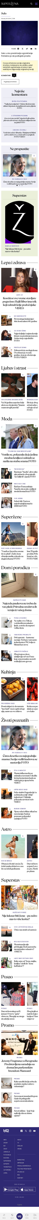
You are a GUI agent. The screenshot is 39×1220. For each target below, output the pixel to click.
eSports (6, 1164)
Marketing (21, 1160)
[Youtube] (34, 1131)
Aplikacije (20, 1172)
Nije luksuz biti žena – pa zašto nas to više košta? (18, 250)
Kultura (6, 1158)
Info (5, 1140)
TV (18, 1143)
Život (5, 1149)
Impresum (20, 1163)
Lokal (5, 1173)
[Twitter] (26, 1131)
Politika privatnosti (24, 1169)
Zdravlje (7, 1152)
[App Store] (28, 1189)
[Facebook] (22, 1131)
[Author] (19, 222)
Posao (4, 1008)
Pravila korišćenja (24, 1166)
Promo (19, 1058)
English (20, 1146)
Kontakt (20, 1178)
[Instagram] (30, 1131)
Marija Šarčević (12, 246)
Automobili (7, 1170)
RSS (18, 1175)
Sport (6, 1143)
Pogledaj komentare (10, 82)
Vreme (19, 1149)
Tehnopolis (7, 1167)
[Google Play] (11, 1189)
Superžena (7, 1161)
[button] (17, 185)
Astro (29, 861)
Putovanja (7, 1155)
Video (19, 1140)
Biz (5, 1146)
